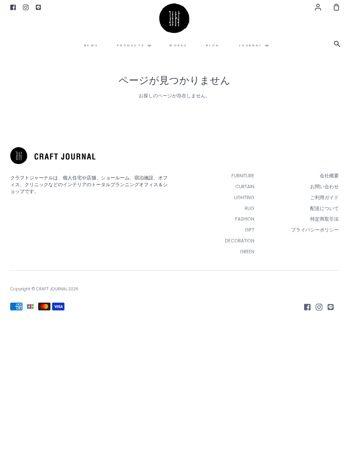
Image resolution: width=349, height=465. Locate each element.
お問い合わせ (324, 186)
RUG (249, 208)
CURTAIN (244, 186)
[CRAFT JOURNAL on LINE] (330, 307)
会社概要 (329, 176)
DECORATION (239, 241)
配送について (324, 208)
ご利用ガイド (324, 197)
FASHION (244, 219)
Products (132, 45)
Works (178, 45)
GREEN (247, 251)
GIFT (249, 230)
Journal (252, 45)
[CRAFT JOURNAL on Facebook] (307, 307)
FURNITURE (242, 176)
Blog (213, 45)
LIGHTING (244, 197)
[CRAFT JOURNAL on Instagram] (319, 307)
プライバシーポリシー (315, 230)
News (91, 45)
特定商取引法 (324, 219)
